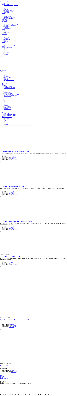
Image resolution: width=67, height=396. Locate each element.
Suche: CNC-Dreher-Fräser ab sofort (9, 365)
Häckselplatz (7, 32)
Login (7, 54)
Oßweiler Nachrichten (7, 28)
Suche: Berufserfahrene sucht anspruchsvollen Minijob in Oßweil (16, 319)
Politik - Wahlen (6, 12)
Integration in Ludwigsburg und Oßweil (10, 25)
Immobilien (6, 41)
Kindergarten (6, 8)
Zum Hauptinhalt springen (4, 0)
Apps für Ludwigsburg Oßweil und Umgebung (11, 24)
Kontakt (1, 375)
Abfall (6, 31)
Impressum (7, 49)
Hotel (5, 40)
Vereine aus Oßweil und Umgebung (9, 17)
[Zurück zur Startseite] (4, 1)
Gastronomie (6, 38)
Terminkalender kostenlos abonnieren (10, 44)
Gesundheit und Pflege (7, 36)
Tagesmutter (6, 76)
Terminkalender (6, 113)
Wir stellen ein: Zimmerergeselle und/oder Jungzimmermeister (16, 221)
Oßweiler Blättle (6, 27)
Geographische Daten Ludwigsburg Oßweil (11, 5)
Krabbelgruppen (6, 75)
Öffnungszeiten (7, 48)
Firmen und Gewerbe (7, 37)
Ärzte (5, 104)
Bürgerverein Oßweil (7, 22)
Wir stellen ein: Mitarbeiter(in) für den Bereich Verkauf (14, 151)
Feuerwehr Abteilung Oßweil (8, 11)
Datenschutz (7, 120)
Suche (6, 53)
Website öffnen (11, 155)
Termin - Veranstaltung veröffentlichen (10, 45)
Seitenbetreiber (7, 52)
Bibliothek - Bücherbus (8, 16)
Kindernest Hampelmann (8, 7)
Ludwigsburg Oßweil (3, 70)
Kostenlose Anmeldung (4, 378)
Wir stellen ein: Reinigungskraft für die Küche (12, 186)
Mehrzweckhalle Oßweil (8, 23)
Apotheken (6, 105)
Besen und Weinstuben (7, 39)
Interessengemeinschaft (7, 26)
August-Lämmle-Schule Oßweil (9, 10)
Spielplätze (6, 9)
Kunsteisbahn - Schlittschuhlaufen (9, 18)
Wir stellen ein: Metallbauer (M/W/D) (10, 256)
